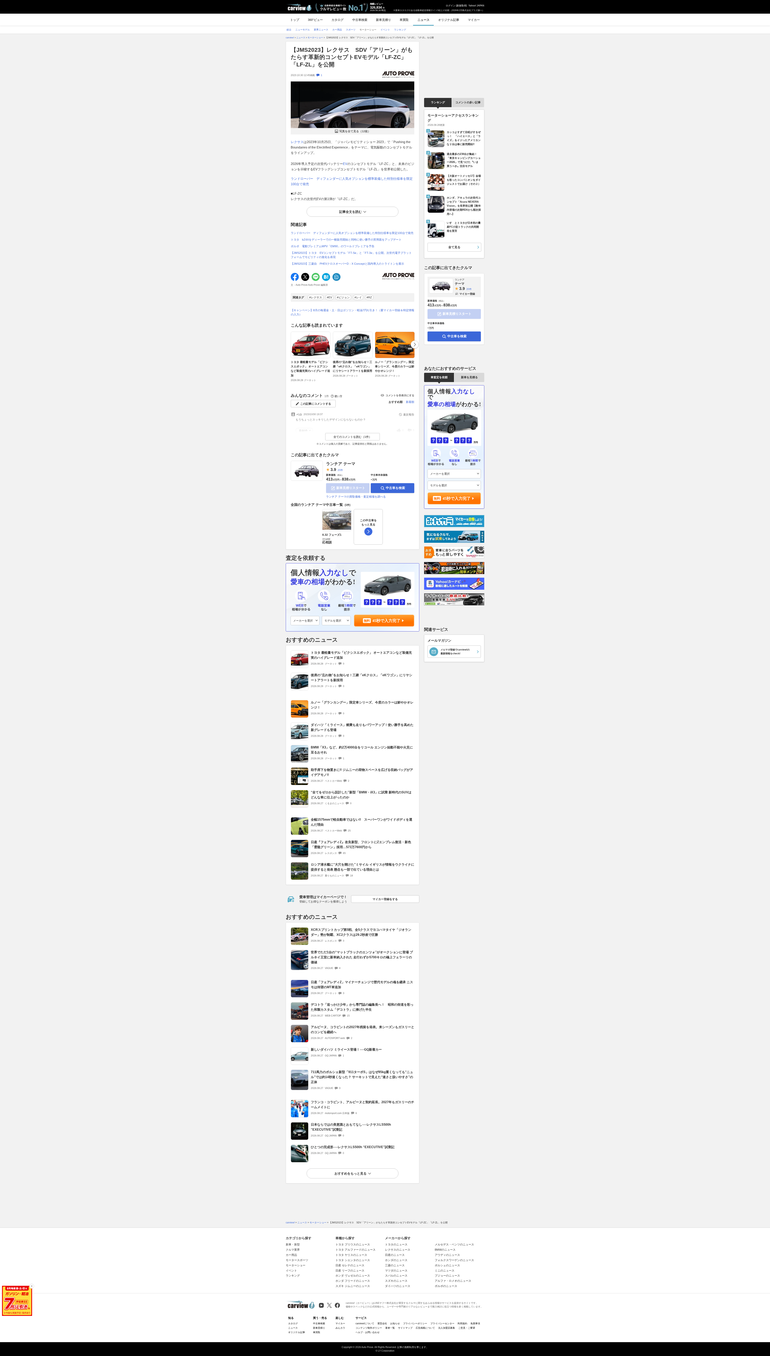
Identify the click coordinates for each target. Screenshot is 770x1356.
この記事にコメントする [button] (315, 403)
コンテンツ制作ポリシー (369, 1328)
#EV (329, 297)
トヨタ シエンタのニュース (352, 1260)
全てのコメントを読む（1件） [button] (352, 436)
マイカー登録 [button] (467, 293)
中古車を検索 (395, 488)
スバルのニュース (396, 1275)
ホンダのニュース (396, 1260)
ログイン (450, 5)
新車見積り (383, 19)
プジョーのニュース (447, 1275)
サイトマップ (405, 1328)
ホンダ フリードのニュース (352, 1280)
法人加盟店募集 (446, 1328)
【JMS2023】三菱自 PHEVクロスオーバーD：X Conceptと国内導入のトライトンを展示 (347, 263)
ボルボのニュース (446, 1286)
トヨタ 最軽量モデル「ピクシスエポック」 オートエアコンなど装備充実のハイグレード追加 (310, 368)
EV (345, 164)
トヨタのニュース (396, 1244)
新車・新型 (293, 1244)
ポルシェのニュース (447, 1265)
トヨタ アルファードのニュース (355, 1249)
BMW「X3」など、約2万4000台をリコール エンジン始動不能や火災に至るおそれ (362, 750)
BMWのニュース (445, 1249)
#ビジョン (343, 297)
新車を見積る (469, 377)
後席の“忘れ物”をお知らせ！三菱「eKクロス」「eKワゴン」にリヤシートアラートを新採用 (352, 366)
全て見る (454, 247)
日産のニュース (395, 1254)
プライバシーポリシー (415, 1323)
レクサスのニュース (397, 1249)
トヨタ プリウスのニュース (352, 1244)
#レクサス (315, 297)
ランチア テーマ (340, 463)
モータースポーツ (297, 1260)
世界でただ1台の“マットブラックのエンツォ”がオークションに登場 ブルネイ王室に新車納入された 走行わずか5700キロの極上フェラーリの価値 (362, 957)
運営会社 (382, 1323)
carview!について (365, 1323)
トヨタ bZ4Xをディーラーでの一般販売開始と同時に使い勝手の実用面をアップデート (346, 239)
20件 (340, 470)
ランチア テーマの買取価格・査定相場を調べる (356, 496)
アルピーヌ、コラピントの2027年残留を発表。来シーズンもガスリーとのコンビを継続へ (362, 1029)
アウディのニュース (447, 1254)
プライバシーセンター (442, 1323)
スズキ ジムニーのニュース (352, 1286)
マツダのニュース (396, 1270)
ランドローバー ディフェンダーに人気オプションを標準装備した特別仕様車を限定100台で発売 (352, 233)
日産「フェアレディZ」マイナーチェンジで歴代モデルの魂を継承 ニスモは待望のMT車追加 (362, 984)
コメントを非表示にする (400, 395)
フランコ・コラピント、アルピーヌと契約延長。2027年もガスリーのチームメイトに (362, 1104)
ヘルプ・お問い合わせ (368, 1332)
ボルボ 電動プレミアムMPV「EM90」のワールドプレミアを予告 (332, 246)
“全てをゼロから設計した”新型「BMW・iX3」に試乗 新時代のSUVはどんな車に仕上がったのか (361, 795)
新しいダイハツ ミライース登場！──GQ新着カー (346, 1049)
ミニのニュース (444, 1270)
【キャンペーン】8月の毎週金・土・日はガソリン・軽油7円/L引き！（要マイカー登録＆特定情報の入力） (352, 312)
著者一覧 (390, 1328)
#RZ (369, 297)
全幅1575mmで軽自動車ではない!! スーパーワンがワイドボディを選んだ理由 (361, 822)
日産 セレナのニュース (349, 1265)
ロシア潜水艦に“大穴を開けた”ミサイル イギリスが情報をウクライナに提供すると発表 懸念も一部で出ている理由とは (362, 867)
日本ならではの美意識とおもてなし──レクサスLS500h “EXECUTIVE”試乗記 (351, 1127)
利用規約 (462, 1323)
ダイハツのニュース (397, 1286)
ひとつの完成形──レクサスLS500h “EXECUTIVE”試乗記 (352, 1147)
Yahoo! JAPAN (476, 5)
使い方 (338, 396)
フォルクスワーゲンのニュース (454, 1260)
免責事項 (475, 1323)
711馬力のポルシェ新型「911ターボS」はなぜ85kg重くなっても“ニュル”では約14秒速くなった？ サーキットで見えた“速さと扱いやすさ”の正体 (362, 1077)
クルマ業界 (293, 1249)
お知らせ (395, 1323)
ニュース (423, 19)
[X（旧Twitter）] (329, 1305)
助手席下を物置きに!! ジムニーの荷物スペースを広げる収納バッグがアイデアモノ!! (362, 772)
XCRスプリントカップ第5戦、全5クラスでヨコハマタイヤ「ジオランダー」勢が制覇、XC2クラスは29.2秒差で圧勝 (361, 932)
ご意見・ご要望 (466, 1328)
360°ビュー (315, 19)
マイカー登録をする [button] (385, 899)
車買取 (404, 19)
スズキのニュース (396, 1280)
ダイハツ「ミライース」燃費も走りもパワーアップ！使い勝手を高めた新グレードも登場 (362, 727)
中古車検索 (359, 19)
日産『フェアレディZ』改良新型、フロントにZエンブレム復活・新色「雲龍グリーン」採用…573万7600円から (361, 844)
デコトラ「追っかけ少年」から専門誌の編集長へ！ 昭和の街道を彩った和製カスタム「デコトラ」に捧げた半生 (362, 1007)
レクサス (297, 142)
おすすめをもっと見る (350, 1173)
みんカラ (340, 1328)
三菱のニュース (395, 1265)
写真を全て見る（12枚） (355, 131)
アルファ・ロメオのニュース (453, 1280)
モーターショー (295, 1265)
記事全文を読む (350, 211)
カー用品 (291, 1254)
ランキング (438, 102)
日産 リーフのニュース (349, 1270)
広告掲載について (425, 1328)
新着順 (410, 402)
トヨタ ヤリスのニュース (351, 1254)
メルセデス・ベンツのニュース (454, 1244)
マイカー (474, 19)
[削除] (31, 1286)
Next (415, 345)
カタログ (337, 19)
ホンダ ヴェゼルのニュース (352, 1275)
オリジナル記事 (448, 19)
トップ (294, 19)
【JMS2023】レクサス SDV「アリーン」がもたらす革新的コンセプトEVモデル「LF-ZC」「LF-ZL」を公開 (352, 57)
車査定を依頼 (439, 377)
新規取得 (461, 5)
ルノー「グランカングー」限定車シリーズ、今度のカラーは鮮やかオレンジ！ (394, 366)
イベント (291, 1270)
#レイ (358, 297)
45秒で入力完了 (386, 620)
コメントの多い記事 (468, 102)
